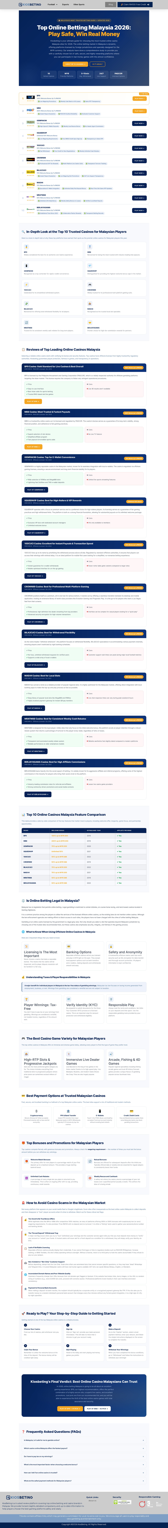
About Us (92, 1501)
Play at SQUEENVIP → (36, 533)
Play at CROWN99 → (36, 622)
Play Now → (139, 98)
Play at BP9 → (33, 401)
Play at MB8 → (33, 447)
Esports (65, 4)
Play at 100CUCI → (35, 576)
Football (51, 4)
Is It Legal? (97, 64)
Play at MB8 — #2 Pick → (97, 1409)
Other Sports (78, 4)
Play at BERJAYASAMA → (37, 794)
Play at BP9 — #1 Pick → (70, 1409)
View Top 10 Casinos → (75, 64)
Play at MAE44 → (34, 708)
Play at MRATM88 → (36, 751)
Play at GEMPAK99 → (36, 490)
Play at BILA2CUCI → (36, 665)
